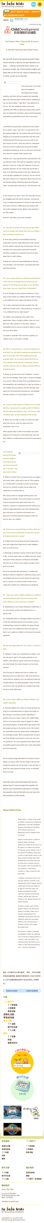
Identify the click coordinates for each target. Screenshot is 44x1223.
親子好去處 (12, 1027)
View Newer (32, 990)
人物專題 (11, 1008)
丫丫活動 (11, 1023)
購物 (3, 1158)
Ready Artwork (20, 1220)
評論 (10, 1039)
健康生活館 (8, 1014)
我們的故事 (30, 1172)
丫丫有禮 (11, 1036)
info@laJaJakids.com (10, 1201)
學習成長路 (8, 1017)
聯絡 (27, 1175)
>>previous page (34, 24)
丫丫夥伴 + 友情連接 (34, 1179)
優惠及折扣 (12, 1042)
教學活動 (11, 1011)
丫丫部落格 (12, 1004)
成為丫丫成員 (22, 1055)
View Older (11, 990)
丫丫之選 (11, 1030)
